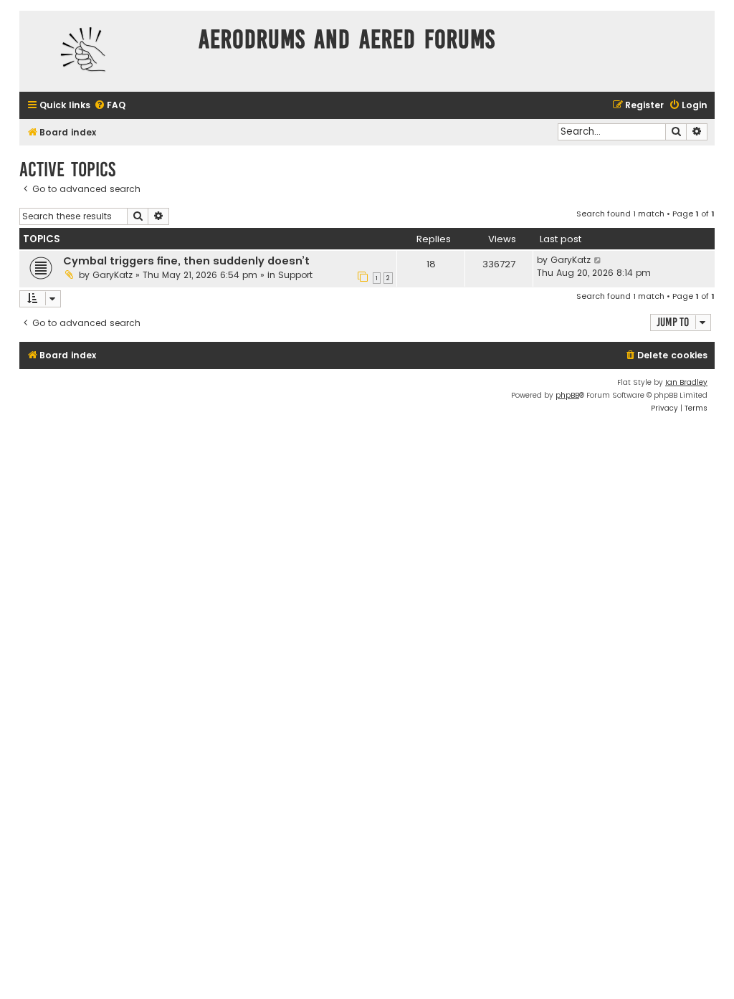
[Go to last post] (598, 260)
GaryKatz (112, 275)
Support (295, 275)
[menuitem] (109, 105)
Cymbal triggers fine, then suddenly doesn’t (186, 261)
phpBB (567, 395)
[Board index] (105, 51)
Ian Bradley (686, 382)
